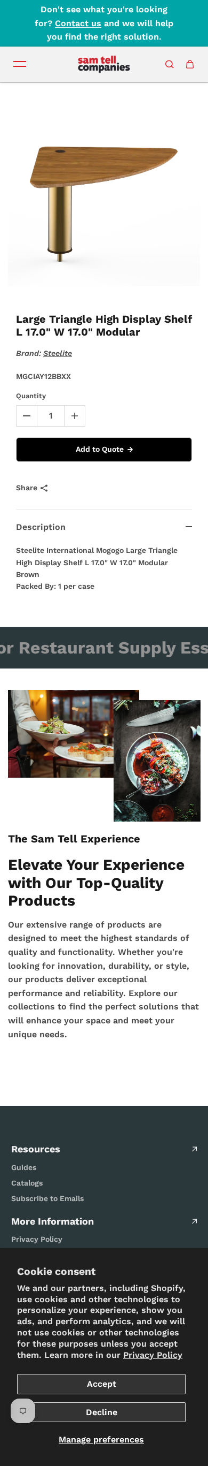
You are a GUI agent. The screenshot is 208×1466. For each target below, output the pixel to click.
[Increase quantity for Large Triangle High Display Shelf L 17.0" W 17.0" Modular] (74, 416)
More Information (52, 1221)
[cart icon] (190, 64)
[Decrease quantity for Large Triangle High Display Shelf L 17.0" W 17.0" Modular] (26, 416)
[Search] (169, 64)
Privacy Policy (152, 1355)
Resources (35, 1148)
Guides (23, 1167)
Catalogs (27, 1183)
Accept (101, 1384)
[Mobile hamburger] (19, 64)
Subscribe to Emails (47, 1198)
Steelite (57, 353)
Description (41, 527)
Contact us (78, 23)
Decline (101, 1412)
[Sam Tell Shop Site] (104, 64)
